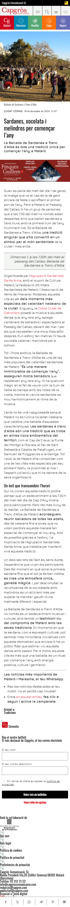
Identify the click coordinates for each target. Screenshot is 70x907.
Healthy (35, 25)
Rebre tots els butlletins (35, 794)
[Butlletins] (65, 11)
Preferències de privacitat (15, 864)
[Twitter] (17, 902)
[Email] (64, 901)
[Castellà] (56, 11)
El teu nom (9, 749)
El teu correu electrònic (17, 764)
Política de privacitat (12, 857)
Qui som (4, 836)
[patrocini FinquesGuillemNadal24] (35, 171)
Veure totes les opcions (35, 802)
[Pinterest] (52, 902)
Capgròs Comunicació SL (14, 3)
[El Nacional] (66, 3)
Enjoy (49, 25)
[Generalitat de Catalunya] (35, 824)
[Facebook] (6, 902)
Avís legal (5, 843)
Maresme (20, 25)
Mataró (7, 25)
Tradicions (10, 712)
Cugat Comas (13, 111)
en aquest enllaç (29, 697)
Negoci (63, 25)
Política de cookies (11, 850)
